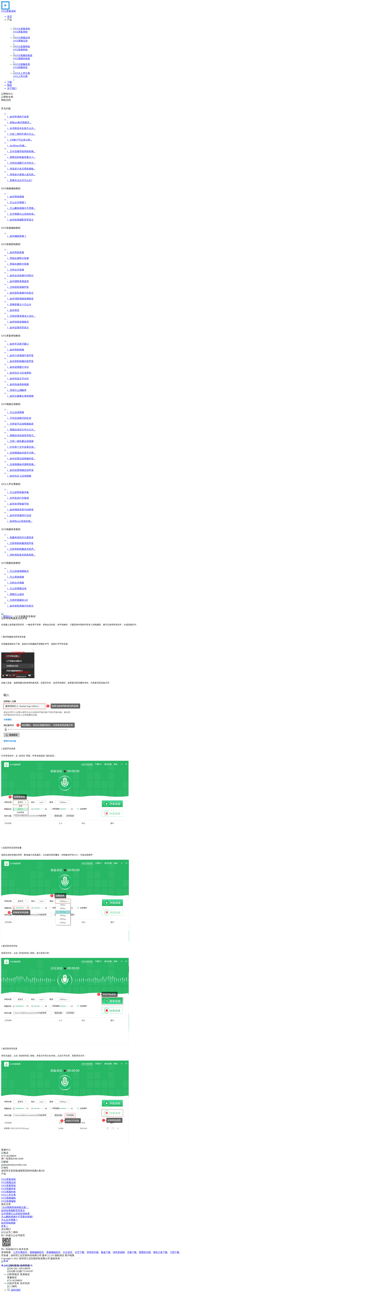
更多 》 (5, 1226)
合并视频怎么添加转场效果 (15, 1213)
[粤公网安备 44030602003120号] (17, 1261)
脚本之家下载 (160, 1252)
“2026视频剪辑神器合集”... (15, 1207)
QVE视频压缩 (8, 1182)
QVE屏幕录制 (8, 1179)
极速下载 (106, 1252)
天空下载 (80, 1252)
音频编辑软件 (53, 1252)
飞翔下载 (175, 1252)
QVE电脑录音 (8, 1188)
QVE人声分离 (8, 1195)
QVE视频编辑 (8, 1198)
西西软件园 (145, 1252)
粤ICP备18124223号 (71, 1258)
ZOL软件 (68, 1252)
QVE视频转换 (8, 1191)
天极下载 (132, 1252)
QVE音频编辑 (8, 1201)
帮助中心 (8, 616)
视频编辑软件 (37, 1252)
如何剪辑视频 (8, 1223)
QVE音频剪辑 (8, 1185)
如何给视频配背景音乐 (13, 1210)
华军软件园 (93, 1252)
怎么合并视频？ (9, 1220)
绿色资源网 (119, 1252)
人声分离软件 (20, 1252)
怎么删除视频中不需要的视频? (17, 1216)
